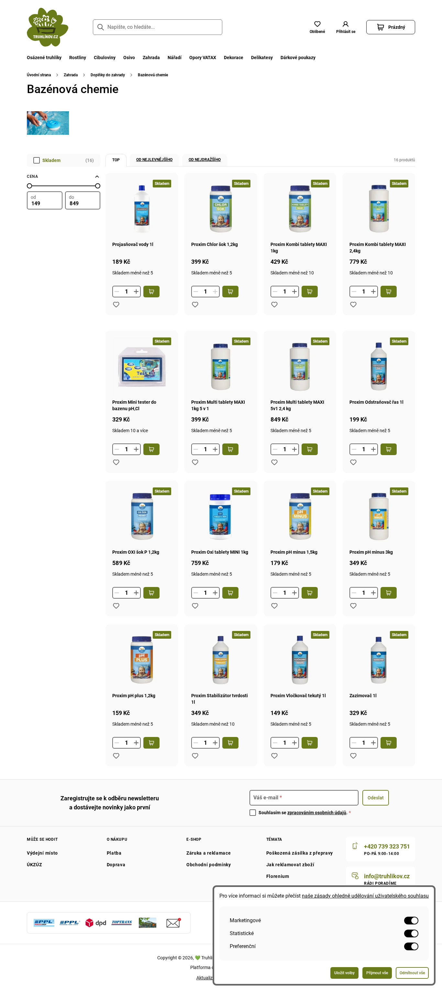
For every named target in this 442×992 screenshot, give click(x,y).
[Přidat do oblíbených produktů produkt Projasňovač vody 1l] (116, 304)
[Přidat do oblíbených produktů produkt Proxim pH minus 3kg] (353, 606)
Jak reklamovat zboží (290, 864)
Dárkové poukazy (298, 57)
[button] (345, 27)
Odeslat (376, 797)
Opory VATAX (202, 57)
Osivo (129, 57)
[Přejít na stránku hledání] (100, 27)
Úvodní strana (39, 75)
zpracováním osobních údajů (316, 812)
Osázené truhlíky (44, 57)
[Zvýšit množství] (136, 291)
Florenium (277, 876)
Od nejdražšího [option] (205, 159)
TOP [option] (116, 160)
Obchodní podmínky (208, 864)
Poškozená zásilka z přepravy (299, 853)
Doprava (116, 864)
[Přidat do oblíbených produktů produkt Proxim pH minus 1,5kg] (274, 606)
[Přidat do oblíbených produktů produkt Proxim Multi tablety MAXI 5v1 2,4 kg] (274, 462)
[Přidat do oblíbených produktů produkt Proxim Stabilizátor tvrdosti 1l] (195, 756)
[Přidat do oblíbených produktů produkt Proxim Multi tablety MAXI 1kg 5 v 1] (195, 462)
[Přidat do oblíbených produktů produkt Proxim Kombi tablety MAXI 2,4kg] (353, 304)
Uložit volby (344, 973)
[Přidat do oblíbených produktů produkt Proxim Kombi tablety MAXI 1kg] (274, 304)
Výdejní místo (42, 853)
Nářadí (175, 57)
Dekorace (233, 57)
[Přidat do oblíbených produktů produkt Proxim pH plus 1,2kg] (116, 756)
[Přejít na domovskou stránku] (47, 27)
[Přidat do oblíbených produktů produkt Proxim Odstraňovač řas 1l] (353, 462)
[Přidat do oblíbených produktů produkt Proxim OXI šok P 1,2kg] (116, 606)
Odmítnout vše (412, 973)
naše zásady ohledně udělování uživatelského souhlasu (365, 896)
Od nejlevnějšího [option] (154, 159)
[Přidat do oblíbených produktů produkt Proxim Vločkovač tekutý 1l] (274, 756)
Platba (114, 853)
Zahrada (151, 57)
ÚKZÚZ (34, 864)
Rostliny (77, 57)
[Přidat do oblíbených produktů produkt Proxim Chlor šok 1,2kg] (195, 304)
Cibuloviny (105, 57)
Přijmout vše (377, 973)
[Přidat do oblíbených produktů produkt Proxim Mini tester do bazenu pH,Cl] (116, 462)
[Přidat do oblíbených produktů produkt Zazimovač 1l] (353, 756)
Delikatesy (262, 57)
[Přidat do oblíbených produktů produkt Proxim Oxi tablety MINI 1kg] (195, 606)
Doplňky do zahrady (108, 75)
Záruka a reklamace (208, 853)
